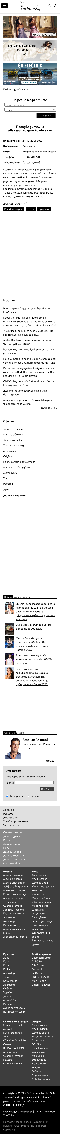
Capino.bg (9, 1129)
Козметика (10, 980)
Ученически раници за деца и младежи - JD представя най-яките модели (28, 332)
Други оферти (40, 1074)
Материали (10, 472)
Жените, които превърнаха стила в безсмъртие (25, 392)
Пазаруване (39, 917)
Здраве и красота (13, 909)
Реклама (8, 813)
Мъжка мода (39, 878)
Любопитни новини (15, 936)
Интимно (9, 1003)
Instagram (50, 1111)
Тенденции (9, 901)
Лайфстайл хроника (15, 886)
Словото (38, 1121)
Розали (26, 1121)
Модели (20, 732)
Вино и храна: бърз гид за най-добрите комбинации (26, 310)
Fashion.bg (9, 89)
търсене (46, 115)
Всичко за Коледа (42, 921)
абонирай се (16, 795)
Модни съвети (41, 897)
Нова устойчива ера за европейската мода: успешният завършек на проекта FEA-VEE (29, 360)
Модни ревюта (12, 878)
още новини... (48, 407)
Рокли (7, 839)
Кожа (6, 969)
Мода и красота (22, 596)
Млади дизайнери (13, 897)
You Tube (8, 1115)
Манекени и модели (14, 890)
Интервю (38, 894)
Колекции (37, 890)
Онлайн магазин (12, 832)
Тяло (6, 976)
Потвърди (46, 789)
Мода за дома (40, 905)
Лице (6, 957)
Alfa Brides (38, 965)
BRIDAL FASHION (42, 976)
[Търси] (50, 5)
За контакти (11, 825)
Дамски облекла (13, 428)
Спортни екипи (12, 863)
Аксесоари (9, 450)
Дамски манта (12, 851)
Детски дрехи (40, 1032)
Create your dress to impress (30, 1125)
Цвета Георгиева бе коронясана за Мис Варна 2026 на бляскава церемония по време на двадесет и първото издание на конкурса (35, 611)
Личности (9, 732)
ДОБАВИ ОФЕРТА (14, 495)
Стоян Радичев (41, 984)
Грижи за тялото (14, 913)
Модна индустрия (14, 882)
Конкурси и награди (15, 894)
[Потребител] (56, 5)
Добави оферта (41, 1078)
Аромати (9, 917)
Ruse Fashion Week (14, 1011)
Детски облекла (13, 439)
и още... (50, 760)
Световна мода (12, 905)
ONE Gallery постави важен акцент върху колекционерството (28, 383)
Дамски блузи (11, 843)
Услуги (7, 478)
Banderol (37, 969)
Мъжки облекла (13, 434)
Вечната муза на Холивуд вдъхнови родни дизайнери (28, 351)
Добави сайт (11, 817)
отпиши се (36, 795)
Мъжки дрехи (40, 1028)
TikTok (38, 1111)
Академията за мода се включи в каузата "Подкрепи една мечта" (28, 401)
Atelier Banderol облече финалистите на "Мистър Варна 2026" (27, 342)
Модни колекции (13, 874)
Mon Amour (39, 980)
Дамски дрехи (11, 836)
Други (6, 489)
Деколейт (28, 145)
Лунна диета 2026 (14, 1007)
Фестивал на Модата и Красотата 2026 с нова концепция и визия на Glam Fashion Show (32, 644)
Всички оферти (13, 208)
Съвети (8, 988)
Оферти (23, 89)
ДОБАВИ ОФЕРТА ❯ (15, 203)
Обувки (7, 456)
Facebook (27, 1111)
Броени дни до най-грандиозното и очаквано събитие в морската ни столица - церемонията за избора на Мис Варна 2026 (29, 321)
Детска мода (40, 882)
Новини (9, 300)
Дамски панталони (14, 859)
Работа (8, 483)
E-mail (10, 782)
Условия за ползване (15, 821)
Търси (31, 208)
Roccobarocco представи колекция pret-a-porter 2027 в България (34, 659)
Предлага (43, 208)
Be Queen (37, 972)
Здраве (7, 992)
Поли (6, 847)
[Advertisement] (30, 252)
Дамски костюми (14, 855)
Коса (6, 961)
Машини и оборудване (16, 467)
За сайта (8, 809)
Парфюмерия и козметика (19, 461)
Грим (6, 965)
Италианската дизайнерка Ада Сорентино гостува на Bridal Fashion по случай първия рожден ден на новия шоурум (29, 371)
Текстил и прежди (14, 445)
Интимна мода (12, 924)
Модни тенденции (43, 886)
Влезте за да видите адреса (39, 151)
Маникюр (9, 972)
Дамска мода (39, 874)
